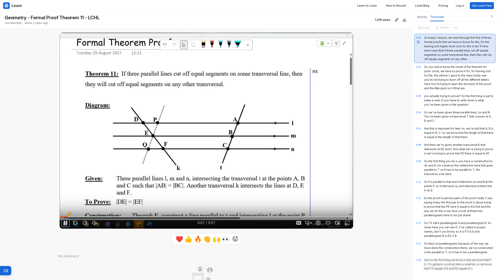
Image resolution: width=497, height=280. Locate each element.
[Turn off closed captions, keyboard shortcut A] (299, 223)
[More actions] (456, 27)
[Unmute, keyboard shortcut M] (94, 223)
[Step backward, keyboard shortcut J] (75, 223)
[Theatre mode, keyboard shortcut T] (328, 223)
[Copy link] (397, 20)
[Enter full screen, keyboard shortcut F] (347, 223)
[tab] (422, 18)
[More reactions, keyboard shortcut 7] (235, 250)
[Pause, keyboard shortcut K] (65, 223)
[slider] (206, 217)
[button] (61, 214)
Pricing (443, 5)
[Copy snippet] (418, 41)
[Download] (404, 20)
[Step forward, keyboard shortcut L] (85, 223)
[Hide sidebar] (491, 16)
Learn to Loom (367, 5)
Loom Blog (422, 5)
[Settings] (318, 223)
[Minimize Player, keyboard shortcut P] (337, 223)
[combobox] (456, 27)
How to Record (396, 5)
